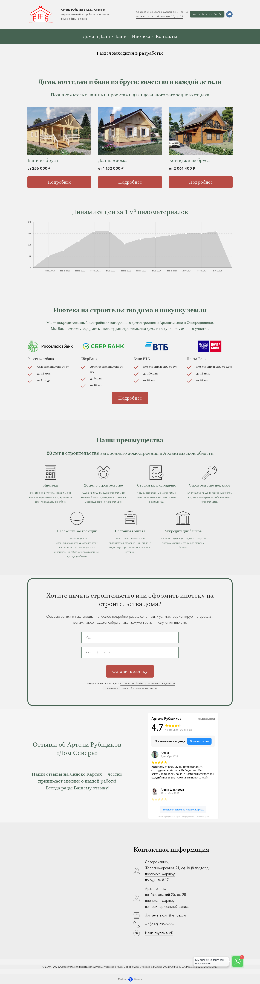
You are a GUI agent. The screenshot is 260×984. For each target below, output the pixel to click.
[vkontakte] (229, 14)
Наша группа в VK (159, 933)
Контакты (166, 36)
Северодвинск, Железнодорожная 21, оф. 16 (162, 12)
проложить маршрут (160, 874)
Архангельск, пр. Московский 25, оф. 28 (159, 16)
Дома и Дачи (96, 36)
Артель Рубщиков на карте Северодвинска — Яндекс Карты (183, 817)
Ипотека (141, 36)
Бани (120, 36)
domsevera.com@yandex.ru (165, 915)
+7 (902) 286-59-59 (160, 924)
